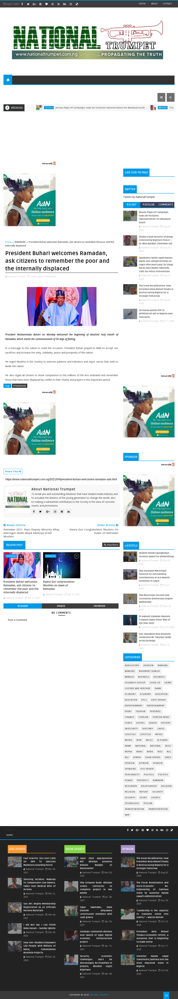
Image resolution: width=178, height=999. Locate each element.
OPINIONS (130, 769)
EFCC (144, 700)
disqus (61, 605)
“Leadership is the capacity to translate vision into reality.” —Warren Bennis (152, 914)
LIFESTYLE (145, 734)
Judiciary (147, 728)
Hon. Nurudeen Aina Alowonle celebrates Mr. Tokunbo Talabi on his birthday (155, 637)
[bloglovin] (46, 4)
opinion (130, 763)
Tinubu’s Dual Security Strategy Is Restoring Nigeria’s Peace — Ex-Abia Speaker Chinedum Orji (156, 240)
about (154, 3)
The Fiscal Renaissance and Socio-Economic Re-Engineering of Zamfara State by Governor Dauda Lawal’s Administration (152, 889)
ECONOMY (145, 694)
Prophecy (143, 780)
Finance (130, 717)
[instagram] (70, 4)
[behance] (64, 4)
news (139, 751)
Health (153, 723)
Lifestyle (130, 734)
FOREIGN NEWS (161, 717)
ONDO (168, 757)
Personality (132, 774)
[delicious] (76, 4)
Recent (132, 204)
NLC (169, 751)
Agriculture (132, 665)
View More (112, 544)
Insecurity (131, 728)
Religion (166, 786)
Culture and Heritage (138, 688)
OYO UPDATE (147, 769)
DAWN (158, 688)
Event (128, 711)
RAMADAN (20, 241)
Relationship (149, 786)
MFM (139, 740)
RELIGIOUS (107, 88)
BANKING (130, 671)
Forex (128, 723)
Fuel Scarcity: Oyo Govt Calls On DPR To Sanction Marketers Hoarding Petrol (39, 861)
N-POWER (162, 740)
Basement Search (149, 671)
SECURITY (124, 88)
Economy (130, 694)
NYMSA (137, 757)
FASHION (141, 711)
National (140, 746)
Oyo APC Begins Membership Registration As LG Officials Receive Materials (39, 907)
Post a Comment (17, 619)
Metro (159, 734)
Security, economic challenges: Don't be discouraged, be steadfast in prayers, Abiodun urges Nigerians (96, 963)
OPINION (158, 763)
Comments (166, 204)
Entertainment (134, 705)
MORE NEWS (86, 88)
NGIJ (160, 751)
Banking (163, 665)
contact (167, 3)
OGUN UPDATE (153, 757)
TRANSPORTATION (158, 809)
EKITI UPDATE (158, 700)
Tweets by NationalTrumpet (139, 197)
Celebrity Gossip (135, 682)
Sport (143, 797)
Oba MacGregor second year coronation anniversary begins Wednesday (156, 598)
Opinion (144, 763)
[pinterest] (40, 4)
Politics (30, 107)
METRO (128, 740)
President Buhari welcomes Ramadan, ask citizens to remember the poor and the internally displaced (21, 587)
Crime (168, 682)
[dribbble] (52, 4)
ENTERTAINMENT (31, 88)
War (127, 815)
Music (149, 740)
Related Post (14, 545)
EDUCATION (155, 88)
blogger (23, 605)
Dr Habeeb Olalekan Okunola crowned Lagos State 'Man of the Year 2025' (154, 620)
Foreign (143, 717)
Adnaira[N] (47, 163)
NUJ (127, 757)
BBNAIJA (129, 677)
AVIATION (148, 665)
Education (161, 694)
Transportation (134, 809)
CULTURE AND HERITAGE (60, 88)
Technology (132, 803)
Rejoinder (131, 786)
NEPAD (128, 751)
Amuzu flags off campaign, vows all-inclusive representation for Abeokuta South (81, 107)
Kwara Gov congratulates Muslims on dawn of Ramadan (59, 585)
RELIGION (130, 792)
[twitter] (28, 4)
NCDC (168, 746)
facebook (99, 605)
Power (129, 780)
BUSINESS (159, 677)
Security (157, 792)
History (166, 723)
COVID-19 (155, 682)
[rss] (58, 4)
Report (144, 792)
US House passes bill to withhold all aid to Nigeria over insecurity (156, 313)
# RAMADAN (19, 385)
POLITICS (11, 88)
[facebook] (22, 4)
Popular (149, 204)
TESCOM (148, 803)
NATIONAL (155, 746)
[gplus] (34, 4)
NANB (128, 746)
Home (142, 3)
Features (155, 711)
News (145, 107)
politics (149, 774)
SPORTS (139, 88)
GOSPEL (140, 723)
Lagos (161, 728)
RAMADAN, (50, 276)
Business (143, 677)
